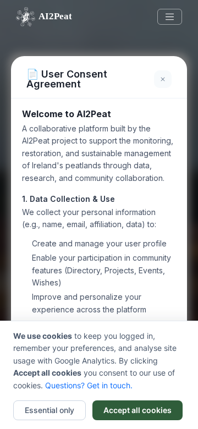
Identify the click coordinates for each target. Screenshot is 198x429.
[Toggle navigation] (170, 17)
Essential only (49, 410)
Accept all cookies (137, 410)
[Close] (163, 79)
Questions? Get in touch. (89, 385)
